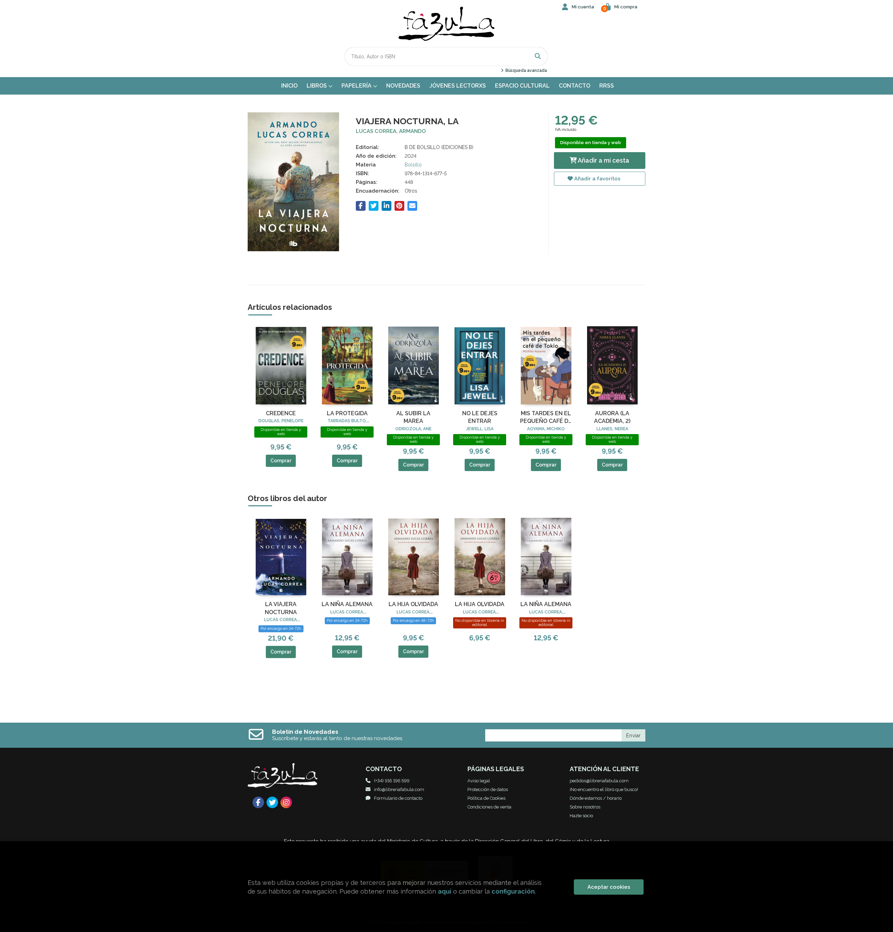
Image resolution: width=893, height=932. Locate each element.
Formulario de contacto (398, 798)
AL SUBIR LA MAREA (413, 417)
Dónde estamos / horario (596, 798)
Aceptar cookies (608, 887)
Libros (317, 85)
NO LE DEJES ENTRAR (479, 417)
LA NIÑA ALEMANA (347, 604)
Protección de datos (487, 789)
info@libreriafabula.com (399, 789)
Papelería (357, 85)
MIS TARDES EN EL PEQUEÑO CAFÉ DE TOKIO (546, 417)
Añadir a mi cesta (603, 160)
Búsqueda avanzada (525, 70)
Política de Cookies (486, 798)
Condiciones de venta (489, 807)
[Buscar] (538, 56)
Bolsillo (413, 164)
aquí (444, 891)
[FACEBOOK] (258, 802)
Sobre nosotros (585, 807)
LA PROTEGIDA (347, 413)
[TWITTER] (272, 802)
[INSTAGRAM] (286, 802)
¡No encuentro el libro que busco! (604, 789)
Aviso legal (478, 780)
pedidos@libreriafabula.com (599, 780)
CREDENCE (281, 413)
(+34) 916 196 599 (392, 780)
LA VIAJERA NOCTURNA (281, 608)
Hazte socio (581, 815)
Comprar (280, 460)
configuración (513, 891)
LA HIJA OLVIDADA (413, 604)
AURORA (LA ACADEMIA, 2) (612, 417)
